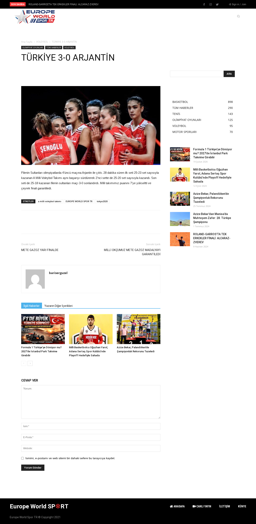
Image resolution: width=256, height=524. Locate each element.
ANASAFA (179, 506)
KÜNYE (242, 506)
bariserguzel (58, 273)
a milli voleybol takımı (49, 201)
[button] (238, 16)
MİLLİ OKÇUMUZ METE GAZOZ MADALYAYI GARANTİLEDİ (132, 252)
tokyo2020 (102, 201)
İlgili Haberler (32, 305)
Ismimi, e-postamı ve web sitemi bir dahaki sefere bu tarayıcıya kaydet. (70, 458)
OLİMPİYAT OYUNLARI (32, 47)
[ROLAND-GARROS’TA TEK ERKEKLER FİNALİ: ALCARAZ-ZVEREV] (180, 239)
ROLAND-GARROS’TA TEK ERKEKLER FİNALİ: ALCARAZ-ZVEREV (63, 4)
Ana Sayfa (26, 41)
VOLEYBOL (42, 41)
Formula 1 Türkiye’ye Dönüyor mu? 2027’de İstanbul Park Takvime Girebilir (41, 351)
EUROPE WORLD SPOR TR (79, 201)
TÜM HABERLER (53, 47)
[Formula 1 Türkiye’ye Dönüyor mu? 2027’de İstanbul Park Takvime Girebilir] (43, 329)
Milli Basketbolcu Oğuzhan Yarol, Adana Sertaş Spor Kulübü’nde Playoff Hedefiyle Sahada (88, 351)
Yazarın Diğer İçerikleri (58, 305)
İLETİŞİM (224, 506)
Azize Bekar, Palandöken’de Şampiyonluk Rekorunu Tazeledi (211, 197)
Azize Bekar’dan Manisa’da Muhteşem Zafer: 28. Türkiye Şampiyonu (212, 218)
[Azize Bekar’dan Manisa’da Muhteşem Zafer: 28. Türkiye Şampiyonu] (180, 219)
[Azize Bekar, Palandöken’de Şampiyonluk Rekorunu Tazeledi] (138, 329)
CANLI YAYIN (203, 506)
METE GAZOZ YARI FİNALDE (39, 250)
